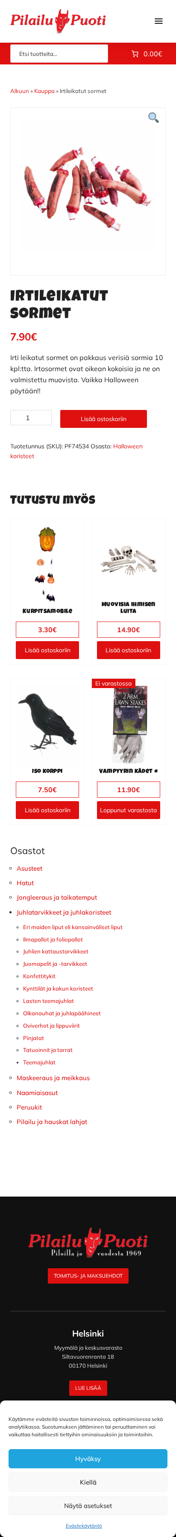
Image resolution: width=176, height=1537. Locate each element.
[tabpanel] (88, 185)
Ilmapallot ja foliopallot (53, 939)
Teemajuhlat (39, 1062)
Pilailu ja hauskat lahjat (52, 1122)
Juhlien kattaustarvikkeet (55, 951)
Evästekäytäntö (84, 1525)
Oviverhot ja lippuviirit (51, 1025)
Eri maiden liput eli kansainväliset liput (73, 927)
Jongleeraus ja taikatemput (57, 897)
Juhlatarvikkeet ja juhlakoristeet (64, 912)
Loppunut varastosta (128, 810)
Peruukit (29, 1107)
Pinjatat (33, 1037)
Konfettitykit (39, 976)
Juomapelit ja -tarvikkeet (55, 963)
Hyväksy (88, 1459)
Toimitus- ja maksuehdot (88, 1276)
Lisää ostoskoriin (103, 419)
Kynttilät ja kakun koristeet (58, 988)
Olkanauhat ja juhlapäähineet (62, 1013)
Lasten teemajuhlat (48, 1000)
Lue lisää (88, 1388)
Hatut (25, 883)
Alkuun (19, 90)
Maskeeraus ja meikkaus (53, 1078)
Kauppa (44, 90)
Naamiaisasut (37, 1093)
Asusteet (29, 868)
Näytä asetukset (88, 1506)
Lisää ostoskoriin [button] (47, 650)
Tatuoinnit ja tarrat (48, 1049)
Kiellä (88, 1482)
